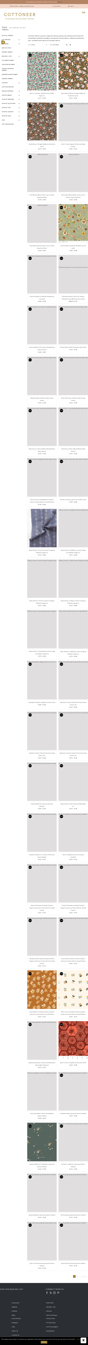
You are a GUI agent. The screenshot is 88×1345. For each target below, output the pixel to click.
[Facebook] (47, 1293)
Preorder (11, 44)
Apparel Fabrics (7, 52)
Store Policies (16, 1318)
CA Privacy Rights (52, 1327)
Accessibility (50, 1331)
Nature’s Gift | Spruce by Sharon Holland (73, 1263)
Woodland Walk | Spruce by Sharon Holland (73, 1113)
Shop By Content (11, 112)
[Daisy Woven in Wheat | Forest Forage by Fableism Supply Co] (73, 578)
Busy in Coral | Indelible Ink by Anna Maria (73, 1062)
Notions (11, 83)
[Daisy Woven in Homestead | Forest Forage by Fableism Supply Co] (42, 629)
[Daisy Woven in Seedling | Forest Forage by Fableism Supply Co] (73, 629)
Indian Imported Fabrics (8, 69)
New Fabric (50, 1303)
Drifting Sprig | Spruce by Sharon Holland (73, 1215)
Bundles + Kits (11, 56)
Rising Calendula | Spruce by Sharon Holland (42, 1215)
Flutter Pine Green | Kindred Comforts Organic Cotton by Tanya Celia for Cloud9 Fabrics (73, 908)
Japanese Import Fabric (10, 74)
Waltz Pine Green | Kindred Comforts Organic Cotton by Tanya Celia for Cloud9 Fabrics (42, 908)
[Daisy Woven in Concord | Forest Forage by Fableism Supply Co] (42, 528)
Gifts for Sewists (8, 87)
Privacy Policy (51, 1322)
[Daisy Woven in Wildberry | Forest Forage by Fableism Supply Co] (73, 528)
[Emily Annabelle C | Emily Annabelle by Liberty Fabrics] (42, 1091)
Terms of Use (51, 1318)
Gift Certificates (8, 124)
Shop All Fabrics (7, 35)
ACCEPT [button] (44, 1342)
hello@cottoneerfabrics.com (26, 6)
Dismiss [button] (59, 2)
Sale (11, 120)
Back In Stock (6, 48)
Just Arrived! (11, 40)
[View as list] (70, 44)
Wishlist (14, 1311)
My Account (15, 1303)
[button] (83, 1340)
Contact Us (15, 1335)
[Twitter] (51, 1293)
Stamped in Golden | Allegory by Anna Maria (42, 702)
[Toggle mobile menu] (84, 12)
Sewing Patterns (11, 91)
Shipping (15, 1322)
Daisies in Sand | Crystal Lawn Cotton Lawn (73, 499)
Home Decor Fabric (8, 64)
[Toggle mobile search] (83, 12)
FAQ (13, 1327)
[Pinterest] (58, 1293)
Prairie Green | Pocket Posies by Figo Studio (73, 347)
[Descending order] (46, 45)
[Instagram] (54, 1293)
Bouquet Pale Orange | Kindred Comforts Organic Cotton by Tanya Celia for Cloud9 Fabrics (42, 961)
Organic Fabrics (7, 78)
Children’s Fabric (8, 60)
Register (14, 1307)
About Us (15, 1331)
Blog (13, 1315)
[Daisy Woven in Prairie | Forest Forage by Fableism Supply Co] (42, 578)
